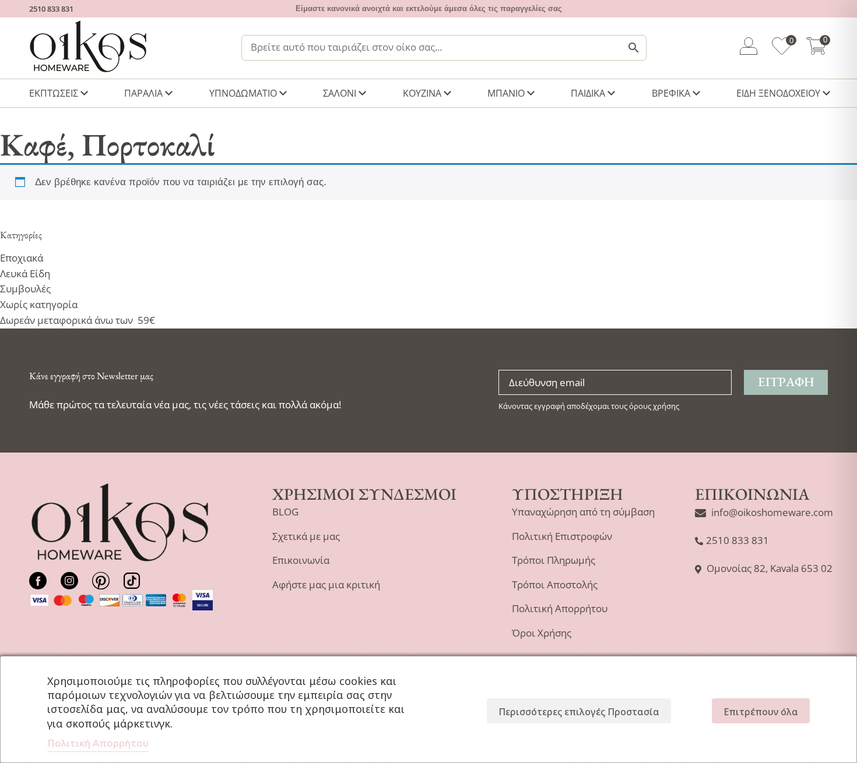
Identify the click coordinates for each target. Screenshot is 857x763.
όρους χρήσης (654, 406)
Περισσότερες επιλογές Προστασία (578, 711)
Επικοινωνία (300, 560)
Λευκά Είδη (25, 273)
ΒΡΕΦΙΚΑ (671, 93)
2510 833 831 (51, 8)
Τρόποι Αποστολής (555, 584)
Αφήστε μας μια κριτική (326, 584)
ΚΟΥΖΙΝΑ (422, 93)
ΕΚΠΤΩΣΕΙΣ (53, 93)
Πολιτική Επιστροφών (562, 536)
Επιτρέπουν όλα (760, 711)
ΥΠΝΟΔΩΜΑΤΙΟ (243, 93)
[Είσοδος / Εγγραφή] (748, 48)
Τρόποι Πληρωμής (553, 560)
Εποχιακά (21, 257)
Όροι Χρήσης (541, 633)
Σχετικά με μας (306, 536)
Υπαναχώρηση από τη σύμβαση (583, 511)
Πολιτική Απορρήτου (559, 608)
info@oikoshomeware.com (772, 512)
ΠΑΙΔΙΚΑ (588, 93)
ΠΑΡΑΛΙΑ (143, 93)
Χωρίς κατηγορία (39, 304)
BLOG (285, 511)
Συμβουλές (25, 288)
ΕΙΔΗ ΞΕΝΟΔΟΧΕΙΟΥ (778, 93)
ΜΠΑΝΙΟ (506, 93)
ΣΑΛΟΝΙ (339, 93)
